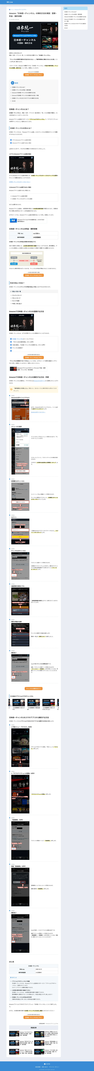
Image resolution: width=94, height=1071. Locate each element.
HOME (48, 1064)
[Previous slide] (11, 705)
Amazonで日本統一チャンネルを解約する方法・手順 (25, 95)
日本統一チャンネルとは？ (18, 87)
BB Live (10, 2)
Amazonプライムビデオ (52, 1023)
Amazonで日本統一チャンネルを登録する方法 (23, 92)
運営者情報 (37, 1067)
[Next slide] (56, 705)
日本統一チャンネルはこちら (33, 75)
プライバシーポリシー (54, 1067)
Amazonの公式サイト (39, 381)
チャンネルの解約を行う (33, 688)
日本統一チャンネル (17, 339)
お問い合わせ (45, 1067)
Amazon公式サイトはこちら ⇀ (38, 412)
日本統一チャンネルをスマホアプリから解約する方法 (25, 98)
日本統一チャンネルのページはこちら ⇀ (19, 182)
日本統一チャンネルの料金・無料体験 (21, 90)
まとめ (13, 101)
